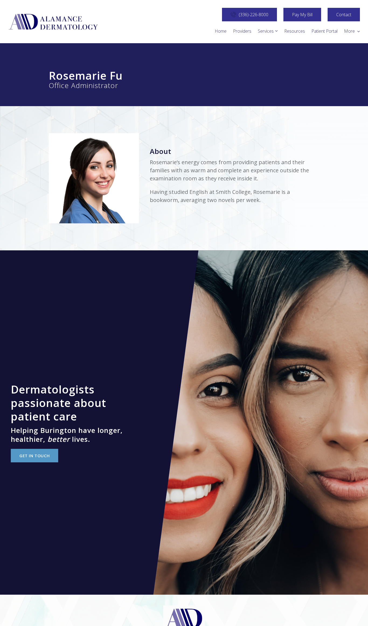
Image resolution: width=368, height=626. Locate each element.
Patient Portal (324, 31)
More (350, 31)
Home (221, 31)
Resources (294, 31)
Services (266, 31)
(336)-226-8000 (253, 15)
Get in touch (34, 455)
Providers (242, 31)
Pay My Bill (302, 15)
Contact (343, 15)
